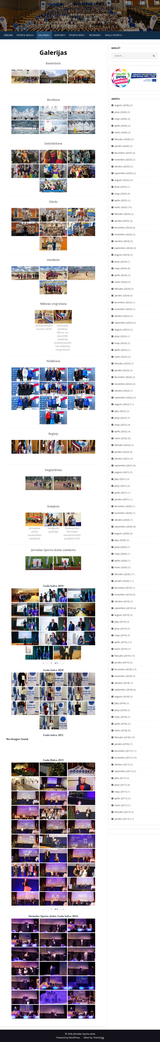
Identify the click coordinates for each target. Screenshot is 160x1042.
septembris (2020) (123, 526)
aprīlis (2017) (120, 798)
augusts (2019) (121, 614)
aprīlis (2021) (120, 492)
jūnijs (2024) (120, 261)
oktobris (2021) (122, 458)
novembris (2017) (123, 757)
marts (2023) (120, 356)
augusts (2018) (121, 696)
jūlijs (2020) (120, 540)
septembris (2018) (123, 689)
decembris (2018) (123, 669)
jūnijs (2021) (120, 485)
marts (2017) (120, 805)
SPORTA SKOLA (25, 35)
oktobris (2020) (122, 519)
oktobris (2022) (122, 390)
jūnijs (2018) (120, 710)
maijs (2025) (120, 193)
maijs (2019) (120, 635)
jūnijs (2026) (120, 112)
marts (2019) (120, 648)
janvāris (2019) (121, 662)
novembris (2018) (123, 676)
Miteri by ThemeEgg (94, 1037)
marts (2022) (120, 438)
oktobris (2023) (122, 315)
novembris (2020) (123, 512)
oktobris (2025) (122, 166)
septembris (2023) (123, 322)
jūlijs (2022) (120, 411)
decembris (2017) (123, 750)
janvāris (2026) (121, 146)
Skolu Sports (113, 35)
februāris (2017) (122, 811)
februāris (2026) (122, 139)
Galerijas (43, 35)
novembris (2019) (123, 594)
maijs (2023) (120, 343)
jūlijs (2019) (120, 621)
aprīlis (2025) (120, 200)
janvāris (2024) (121, 295)
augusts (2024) (121, 254)
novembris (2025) (123, 159)
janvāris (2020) (121, 580)
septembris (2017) (123, 771)
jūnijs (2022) (120, 417)
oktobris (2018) (122, 682)
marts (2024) (120, 281)
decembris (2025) (123, 152)
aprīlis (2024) (120, 275)
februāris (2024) (122, 288)
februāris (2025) (122, 213)
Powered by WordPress (68, 1037)
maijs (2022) (120, 424)
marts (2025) (120, 207)
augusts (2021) (121, 472)
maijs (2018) (120, 716)
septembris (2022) (123, 397)
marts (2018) (120, 730)
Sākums (8, 35)
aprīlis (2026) (120, 125)
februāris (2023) (122, 363)
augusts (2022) (121, 404)
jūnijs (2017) (120, 784)
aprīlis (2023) (120, 349)
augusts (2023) (121, 329)
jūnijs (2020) (120, 547)
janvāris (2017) (121, 818)
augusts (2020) (121, 533)
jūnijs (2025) (120, 186)
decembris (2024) (123, 227)
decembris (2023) (123, 302)
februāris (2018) (122, 737)
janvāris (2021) (121, 499)
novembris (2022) (123, 383)
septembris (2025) (123, 173)
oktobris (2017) (122, 764)
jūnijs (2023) (120, 336)
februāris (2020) (122, 574)
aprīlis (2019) (120, 642)
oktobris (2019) (122, 601)
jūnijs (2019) (120, 628)
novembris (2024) (123, 234)
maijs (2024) (120, 268)
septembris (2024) (123, 248)
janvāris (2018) (121, 744)
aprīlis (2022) (120, 431)
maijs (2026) (120, 118)
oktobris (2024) (122, 241)
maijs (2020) (120, 553)
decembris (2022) (123, 377)
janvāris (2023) (121, 370)
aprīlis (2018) (120, 723)
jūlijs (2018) (120, 703)
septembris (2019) (123, 608)
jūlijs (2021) (120, 479)
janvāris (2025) (121, 220)
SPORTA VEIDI (76, 35)
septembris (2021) (123, 465)
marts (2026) (120, 132)
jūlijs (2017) (120, 778)
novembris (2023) (123, 309)
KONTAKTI (59, 35)
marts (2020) (120, 567)
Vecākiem (94, 35)
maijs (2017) (120, 791)
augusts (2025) (121, 180)
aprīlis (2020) (120, 560)
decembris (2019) (123, 587)
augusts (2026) (121, 105)
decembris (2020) (123, 506)
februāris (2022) (122, 445)
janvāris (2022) (121, 451)
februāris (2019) (122, 655)
